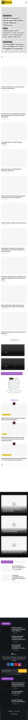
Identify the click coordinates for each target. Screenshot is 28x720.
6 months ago (16, 695)
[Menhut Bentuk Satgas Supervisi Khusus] (14, 212)
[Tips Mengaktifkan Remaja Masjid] (5, 694)
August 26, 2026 (5, 119)
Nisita (16, 714)
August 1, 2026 (16, 571)
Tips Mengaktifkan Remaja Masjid (17, 692)
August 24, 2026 (5, 172)
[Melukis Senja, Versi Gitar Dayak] (14, 545)
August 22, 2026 (5, 225)
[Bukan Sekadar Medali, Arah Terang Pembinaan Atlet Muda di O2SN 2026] (14, 294)
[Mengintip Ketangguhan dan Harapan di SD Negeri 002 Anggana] (6, 578)
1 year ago (15, 688)
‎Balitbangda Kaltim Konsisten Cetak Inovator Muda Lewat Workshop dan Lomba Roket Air (12, 439)
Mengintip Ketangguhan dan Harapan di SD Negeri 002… (18, 578)
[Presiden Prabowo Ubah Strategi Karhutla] (14, 131)
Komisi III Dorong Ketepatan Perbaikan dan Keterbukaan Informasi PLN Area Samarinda (13, 115)
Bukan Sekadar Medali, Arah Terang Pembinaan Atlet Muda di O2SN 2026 (12, 305)
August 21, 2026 (5, 282)
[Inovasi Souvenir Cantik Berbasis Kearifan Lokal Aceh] (14, 158)
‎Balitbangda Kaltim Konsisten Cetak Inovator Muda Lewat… (19, 638)
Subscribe (23, 670)
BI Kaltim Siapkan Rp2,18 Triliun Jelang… (18, 700)
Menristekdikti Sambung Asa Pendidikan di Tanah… (18, 646)
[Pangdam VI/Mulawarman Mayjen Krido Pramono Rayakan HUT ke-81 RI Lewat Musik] (14, 266)
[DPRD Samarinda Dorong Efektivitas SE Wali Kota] (14, 321)
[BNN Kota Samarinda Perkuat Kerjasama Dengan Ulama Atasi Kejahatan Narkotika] (5, 685)
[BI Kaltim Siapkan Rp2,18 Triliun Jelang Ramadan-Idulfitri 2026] (5, 702)
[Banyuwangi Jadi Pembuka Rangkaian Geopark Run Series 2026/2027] (14, 185)
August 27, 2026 (5, 90)
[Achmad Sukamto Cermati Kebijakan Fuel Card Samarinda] (14, 76)
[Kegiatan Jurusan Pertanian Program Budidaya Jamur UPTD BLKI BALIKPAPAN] (14, 504)
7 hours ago (15, 633)
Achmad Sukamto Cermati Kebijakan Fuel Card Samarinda (12, 87)
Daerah (4, 434)
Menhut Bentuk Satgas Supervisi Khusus (13, 223)
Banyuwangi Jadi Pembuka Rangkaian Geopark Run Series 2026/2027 (13, 196)
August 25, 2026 (5, 145)
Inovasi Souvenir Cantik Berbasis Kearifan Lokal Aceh (11, 169)
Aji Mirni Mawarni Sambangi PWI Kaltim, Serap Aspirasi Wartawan (13, 418)
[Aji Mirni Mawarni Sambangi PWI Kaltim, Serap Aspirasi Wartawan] (14, 18)
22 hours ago (15, 650)
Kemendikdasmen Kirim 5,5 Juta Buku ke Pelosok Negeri (19, 567)
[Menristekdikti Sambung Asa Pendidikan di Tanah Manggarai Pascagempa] (14, 47)
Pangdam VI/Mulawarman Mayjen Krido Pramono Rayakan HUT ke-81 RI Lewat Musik (13, 278)
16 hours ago (15, 641)
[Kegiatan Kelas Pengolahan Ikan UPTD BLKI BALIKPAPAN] (14, 525)
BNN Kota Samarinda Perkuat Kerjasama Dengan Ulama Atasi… (18, 684)
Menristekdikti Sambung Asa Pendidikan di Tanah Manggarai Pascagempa (14, 459)
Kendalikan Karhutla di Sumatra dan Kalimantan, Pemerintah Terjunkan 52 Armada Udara (13, 249)
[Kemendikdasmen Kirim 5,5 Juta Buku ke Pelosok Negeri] (6, 568)
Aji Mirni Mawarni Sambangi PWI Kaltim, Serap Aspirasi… (19, 629)
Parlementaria (6, 414)
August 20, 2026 (5, 308)
